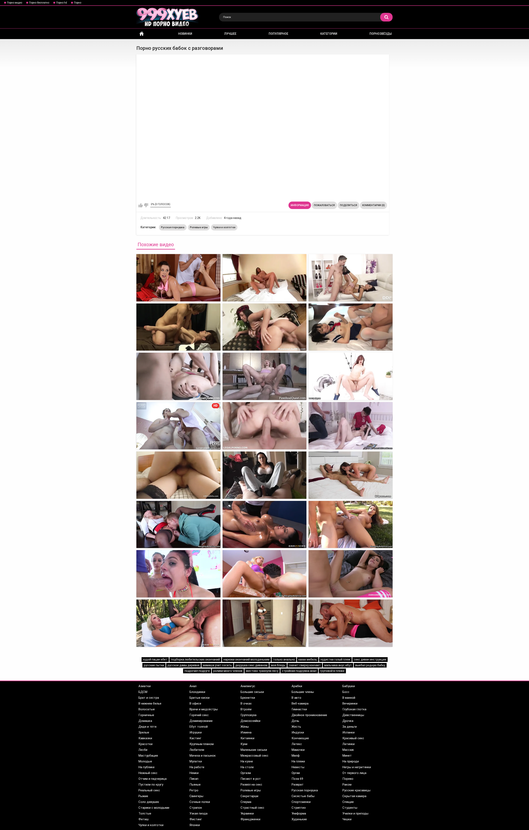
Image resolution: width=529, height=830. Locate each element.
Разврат (298, 784)
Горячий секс (199, 715)
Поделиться (348, 205)
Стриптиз (299, 808)
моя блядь (278, 665)
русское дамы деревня (183, 665)
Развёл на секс (251, 784)
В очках (246, 703)
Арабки (297, 686)
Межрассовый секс (254, 755)
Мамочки (298, 750)
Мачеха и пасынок (202, 755)
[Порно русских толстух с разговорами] (351, 376)
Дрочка (347, 721)
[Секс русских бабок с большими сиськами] (351, 277)
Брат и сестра (148, 698)
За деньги (349, 726)
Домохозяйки (250, 721)
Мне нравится (140, 205)
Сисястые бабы (303, 796)
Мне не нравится (146, 205)
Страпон (195, 808)
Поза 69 (297, 779)
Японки (194, 825)
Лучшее (230, 33)
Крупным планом (201, 744)
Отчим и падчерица (152, 779)
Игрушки (195, 732)
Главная (141, 34)
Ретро (193, 790)
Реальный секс (149, 790)
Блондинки (197, 692)
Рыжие (143, 796)
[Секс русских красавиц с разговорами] (178, 475)
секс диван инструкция (370, 659)
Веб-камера (300, 703)
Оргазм (246, 773)
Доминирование (201, 721)
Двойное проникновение (309, 715)
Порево (347, 779)
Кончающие (300, 738)
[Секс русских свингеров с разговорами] (265, 425)
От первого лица (354, 773)
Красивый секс (353, 738)
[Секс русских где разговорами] (265, 327)
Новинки (185, 33)
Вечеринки (349, 703)
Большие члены (303, 692)
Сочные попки (199, 802)
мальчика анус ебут (338, 665)
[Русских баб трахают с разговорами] (351, 327)
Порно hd (61, 2)
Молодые (145, 761)
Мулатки (195, 761)
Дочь (295, 721)
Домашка (145, 721)
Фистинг (195, 819)
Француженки (250, 819)
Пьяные (195, 784)
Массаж (348, 750)
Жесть (296, 726)
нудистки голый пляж (335, 659)
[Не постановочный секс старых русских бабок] (178, 327)
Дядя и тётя (147, 726)
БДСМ (142, 692)
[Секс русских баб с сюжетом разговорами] (178, 573)
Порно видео (14, 2)
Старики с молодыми (153, 808)
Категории (328, 33)
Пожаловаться (324, 205)
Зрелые (143, 732)
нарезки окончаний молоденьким (246, 659)
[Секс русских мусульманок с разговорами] (265, 623)
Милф (296, 755)
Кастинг (195, 738)
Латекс (297, 744)
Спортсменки (301, 802)
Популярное (278, 33)
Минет (347, 755)
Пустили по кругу (150, 784)
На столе (247, 767)
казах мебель (307, 659)
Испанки (348, 732)
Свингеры (196, 796)
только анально (284, 659)
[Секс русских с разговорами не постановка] (351, 475)
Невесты (298, 767)
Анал (193, 686)
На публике (146, 767)
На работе (196, 767)
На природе (350, 761)
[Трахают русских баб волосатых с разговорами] (351, 623)
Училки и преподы (355, 813)
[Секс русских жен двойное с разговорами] (265, 475)
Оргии (296, 773)
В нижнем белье (149, 703)
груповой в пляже (332, 670)
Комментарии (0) (373, 205)
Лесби (142, 750)
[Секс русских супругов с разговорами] (351, 425)
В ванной (348, 698)
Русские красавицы (356, 790)
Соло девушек (148, 802)
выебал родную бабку (370, 665)
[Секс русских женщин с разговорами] (265, 573)
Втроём (246, 709)
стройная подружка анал (299, 670)
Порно (77, 2)
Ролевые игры (199, 227)
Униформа (299, 813)
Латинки (348, 744)
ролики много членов (227, 670)
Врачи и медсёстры (203, 709)
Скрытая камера (354, 796)
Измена (246, 732)
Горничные (146, 715)
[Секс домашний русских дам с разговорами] (351, 573)
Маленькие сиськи (254, 750)
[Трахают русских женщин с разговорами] (178, 524)
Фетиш (143, 819)
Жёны (245, 726)
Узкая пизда (198, 813)
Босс (345, 692)
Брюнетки (248, 698)
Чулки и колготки (224, 227)
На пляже (298, 761)
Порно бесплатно (39, 2)
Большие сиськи (252, 692)
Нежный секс (147, 773)
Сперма (246, 802)
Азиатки (144, 686)
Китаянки (247, 738)
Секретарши (249, 796)
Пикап (193, 779)
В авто (296, 698)
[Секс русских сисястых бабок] (265, 277)
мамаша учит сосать (217, 665)
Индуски (298, 732)
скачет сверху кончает (305, 665)
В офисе (195, 703)
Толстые (144, 813)
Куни (244, 744)
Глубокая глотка (354, 709)
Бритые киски (199, 698)
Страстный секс (252, 808)
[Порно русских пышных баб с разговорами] (265, 524)
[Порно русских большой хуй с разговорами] (351, 524)
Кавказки (145, 738)
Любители (196, 750)
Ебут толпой (198, 726)
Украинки (247, 813)
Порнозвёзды (380, 33)
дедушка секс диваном (251, 665)
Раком (346, 784)
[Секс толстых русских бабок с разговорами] (178, 277)
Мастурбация (148, 755)
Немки (194, 773)
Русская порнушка (173, 227)
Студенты (349, 808)
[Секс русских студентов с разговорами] (265, 376)
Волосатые (146, 709)
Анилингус (248, 686)
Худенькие (299, 819)
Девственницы (353, 715)
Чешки (346, 819)
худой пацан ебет (155, 659)
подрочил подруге (197, 670)
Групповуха (248, 715)
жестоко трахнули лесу (262, 670)
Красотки (145, 744)
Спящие (348, 802)
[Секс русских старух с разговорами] (178, 376)
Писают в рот (251, 779)
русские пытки (154, 665)
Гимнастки (299, 709)
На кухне (247, 761)
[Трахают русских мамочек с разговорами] (178, 623)
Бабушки (348, 686)
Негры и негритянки (356, 767)
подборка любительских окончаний (195, 659)
